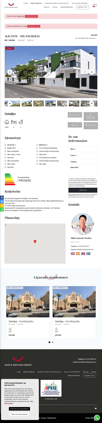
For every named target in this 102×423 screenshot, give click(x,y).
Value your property (80, 3)
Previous (9, 72)
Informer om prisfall (86, 38)
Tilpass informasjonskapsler (19, 414)
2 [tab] (52, 342)
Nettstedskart (51, 418)
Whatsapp (76, 115)
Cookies (43, 418)
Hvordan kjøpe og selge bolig (57, 3)
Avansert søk (31, 16)
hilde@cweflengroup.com (82, 249)
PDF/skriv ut (92, 125)
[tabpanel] (28, 314)
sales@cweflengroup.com (84, 362)
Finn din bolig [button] (36, 3)
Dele (76, 125)
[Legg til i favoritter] (47, 288)
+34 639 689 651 (80, 246)
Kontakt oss (82, 7)
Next (93, 72)
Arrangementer (66, 7)
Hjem (26, 3)
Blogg (54, 7)
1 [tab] (49, 342)
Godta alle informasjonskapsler (19, 409)
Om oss (46, 7)
